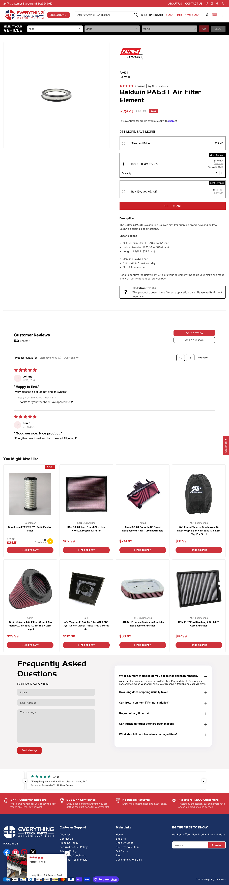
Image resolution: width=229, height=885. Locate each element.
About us (175, 3)
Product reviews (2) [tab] (26, 357)
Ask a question (194, 340)
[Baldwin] (131, 53)
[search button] (136, 15)
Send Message (29, 750)
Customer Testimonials (73, 859)
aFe (86, 618)
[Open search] (180, 357)
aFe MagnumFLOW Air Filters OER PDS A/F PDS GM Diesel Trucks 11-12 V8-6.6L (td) (86, 625)
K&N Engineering (86, 523)
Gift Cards (122, 851)
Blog (118, 855)
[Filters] (190, 357)
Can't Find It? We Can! (129, 859)
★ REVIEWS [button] (225, 446)
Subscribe (216, 845)
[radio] (173, 143)
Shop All (121, 838)
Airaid (142, 523)
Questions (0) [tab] (71, 357)
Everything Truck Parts (215, 879)
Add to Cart (31, 550)
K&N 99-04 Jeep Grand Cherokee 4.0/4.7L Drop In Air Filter (86, 529)
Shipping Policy (69, 842)
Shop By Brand (124, 842)
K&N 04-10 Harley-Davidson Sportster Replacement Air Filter (142, 624)
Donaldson (30, 523)
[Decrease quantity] (212, 173)
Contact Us (66, 838)
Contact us (194, 3)
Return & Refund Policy (74, 847)
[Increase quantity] (221, 173)
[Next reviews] (204, 781)
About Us (65, 834)
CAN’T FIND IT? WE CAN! (182, 15)
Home (119, 834)
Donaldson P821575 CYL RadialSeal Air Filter (30, 529)
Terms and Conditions (73, 855)
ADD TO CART (173, 206)
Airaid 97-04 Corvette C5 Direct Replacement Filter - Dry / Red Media (142, 529)
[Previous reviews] (25, 781)
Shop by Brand (152, 15)
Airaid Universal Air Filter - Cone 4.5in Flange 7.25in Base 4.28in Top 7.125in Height (30, 625)
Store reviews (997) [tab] (50, 357)
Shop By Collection (127, 847)
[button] (214, 15)
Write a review (194, 333)
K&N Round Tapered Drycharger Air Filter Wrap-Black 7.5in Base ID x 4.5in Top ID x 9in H (198, 530)
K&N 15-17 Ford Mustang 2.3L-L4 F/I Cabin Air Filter (198, 624)
